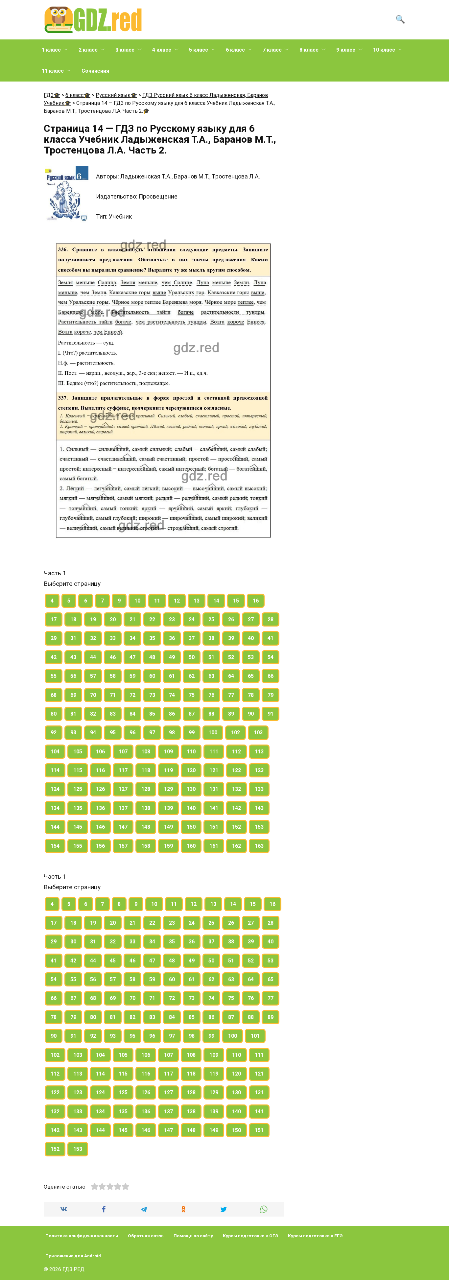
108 (145, 751)
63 (211, 676)
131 (213, 789)
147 (123, 827)
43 (73, 657)
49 (172, 657)
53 (251, 657)
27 (251, 619)
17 (54, 619)
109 (168, 751)
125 (77, 789)
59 (132, 676)
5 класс (198, 50)
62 (192, 676)
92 (54, 732)
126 (100, 789)
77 (231, 695)
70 (93, 695)
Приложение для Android (73, 1255)
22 (152, 619)
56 (73, 676)
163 (259, 846)
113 (259, 751)
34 (132, 638)
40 (251, 638)
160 (191, 846)
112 (236, 751)
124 (55, 789)
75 (192, 695)
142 (236, 808)
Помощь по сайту (193, 1235)
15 (236, 601)
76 (211, 695)
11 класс (53, 71)
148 (145, 827)
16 (256, 601)
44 (93, 657)
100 (212, 732)
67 (73, 998)
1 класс (51, 50)
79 (270, 695)
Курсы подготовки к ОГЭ (250, 1235)
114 (55, 770)
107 (123, 751)
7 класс (272, 50)
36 (172, 638)
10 (137, 601)
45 (113, 961)
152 (236, 827)
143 (259, 808)
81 (73, 714)
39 (231, 638)
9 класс (345, 50)
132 (236, 789)
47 (132, 657)
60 (152, 676)
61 (172, 676)
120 (191, 770)
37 (192, 638)
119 (168, 770)
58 (113, 676)
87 (192, 714)
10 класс (384, 50)
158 (145, 846)
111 (213, 751)
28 (270, 619)
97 (152, 732)
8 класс (309, 50)
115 (77, 770)
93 (73, 732)
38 (211, 638)
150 (191, 827)
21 (132, 619)
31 (73, 638)
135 (77, 808)
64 (231, 676)
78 (251, 695)
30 (73, 941)
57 (93, 676)
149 (168, 827)
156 (100, 846)
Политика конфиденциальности (81, 1235)
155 (77, 846)
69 (73, 695)
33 (113, 638)
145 (77, 827)
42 (54, 657)
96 (132, 732)
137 (123, 808)
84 (132, 714)
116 (100, 770)
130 (191, 789)
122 (236, 770)
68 (54, 695)
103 (258, 732)
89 (231, 714)
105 (77, 751)
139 (168, 808)
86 (172, 714)
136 (100, 808)
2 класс (88, 50)
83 (113, 714)
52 (231, 657)
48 (152, 657)
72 (132, 695)
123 (259, 770)
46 (113, 657)
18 (73, 619)
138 (145, 808)
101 (255, 1036)
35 (152, 638)
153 (259, 827)
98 (172, 732)
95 (113, 732)
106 (100, 751)
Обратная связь (146, 1235)
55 (54, 676)
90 (251, 714)
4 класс (161, 50)
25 (211, 619)
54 (270, 657)
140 (191, 808)
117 (123, 770)
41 (270, 638)
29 (54, 638)
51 (211, 657)
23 (172, 619)
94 (93, 732)
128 (145, 789)
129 (168, 789)
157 (123, 846)
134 (55, 808)
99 (192, 732)
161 (213, 846)
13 (197, 601)
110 (191, 751)
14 (216, 601)
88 (211, 714)
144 (55, 827)
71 (113, 695)
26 (231, 619)
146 (100, 827)
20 (113, 619)
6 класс (235, 50)
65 (251, 676)
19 (93, 619)
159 (168, 846)
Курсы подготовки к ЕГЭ (315, 1235)
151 (213, 827)
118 (145, 770)
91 (270, 714)
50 (192, 657)
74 (172, 695)
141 (213, 808)
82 (93, 714)
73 (152, 695)
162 (236, 846)
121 (213, 770)
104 (55, 751)
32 (93, 638)
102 (235, 732)
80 (54, 714)
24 (192, 619)
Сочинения (95, 71)
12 (177, 601)
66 (270, 676)
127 (123, 789)
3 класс (124, 50)
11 (157, 601)
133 (259, 789)
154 (55, 846)
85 (152, 714)
